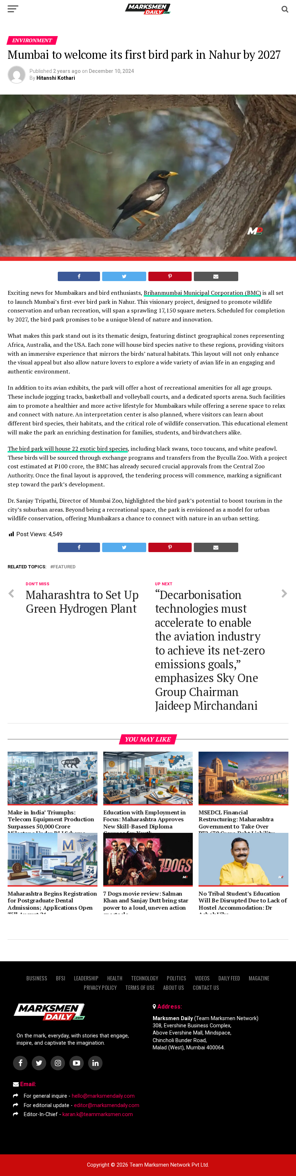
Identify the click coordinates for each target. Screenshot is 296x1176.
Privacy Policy (100, 987)
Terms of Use (139, 987)
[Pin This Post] (169, 276)
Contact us (206, 987)
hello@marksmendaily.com (103, 1096)
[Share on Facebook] (79, 276)
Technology (144, 978)
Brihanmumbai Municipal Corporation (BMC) (202, 293)
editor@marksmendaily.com (106, 1105)
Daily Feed (229, 978)
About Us (173, 987)
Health (114, 978)
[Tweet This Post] (124, 276)
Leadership (86, 978)
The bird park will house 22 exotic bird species (68, 449)
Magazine (259, 978)
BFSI (60, 978)
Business (36, 978)
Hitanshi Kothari (55, 78)
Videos (202, 978)
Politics (176, 978)
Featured (64, 567)
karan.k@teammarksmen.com (97, 1114)
